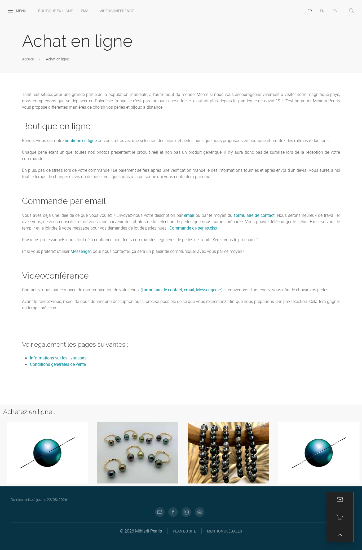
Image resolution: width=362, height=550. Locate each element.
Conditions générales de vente (58, 364)
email (189, 215)
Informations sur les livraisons (58, 358)
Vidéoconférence (117, 10)
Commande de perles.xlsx (193, 228)
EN (322, 10)
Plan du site (184, 531)
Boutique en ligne (55, 10)
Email (86, 10)
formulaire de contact (254, 215)
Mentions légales (224, 531)
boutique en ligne (81, 140)
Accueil (28, 58)
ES (335, 10)
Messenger (80, 251)
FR (309, 10)
